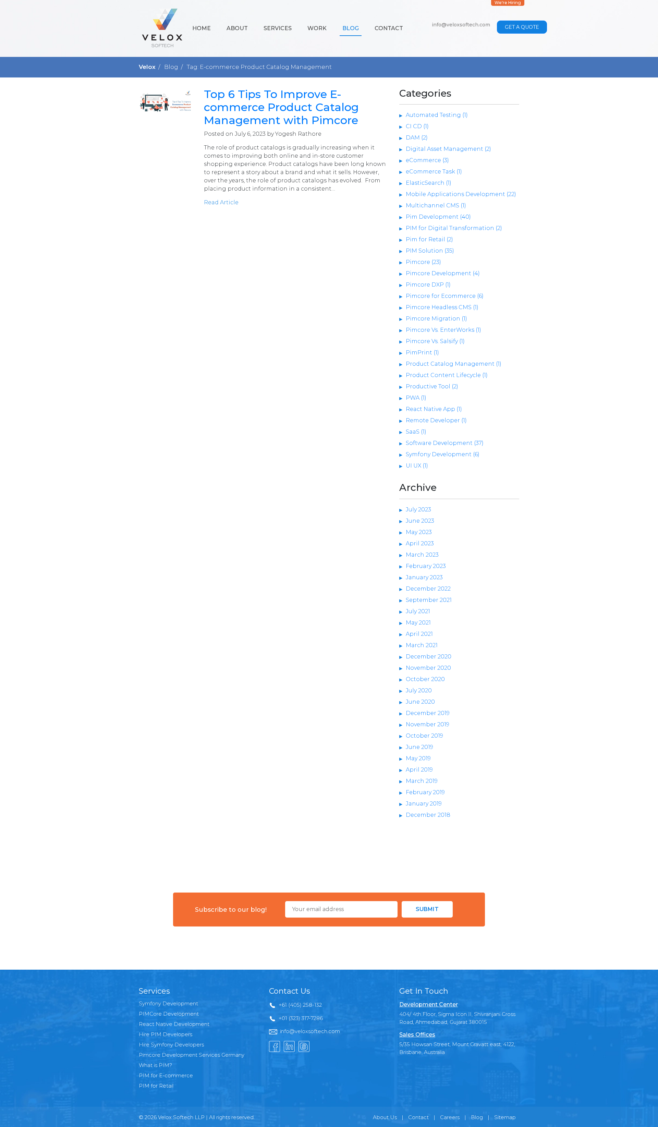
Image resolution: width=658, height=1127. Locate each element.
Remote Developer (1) (436, 420)
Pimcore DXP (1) (428, 284)
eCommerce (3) (427, 160)
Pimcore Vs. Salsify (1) (435, 341)
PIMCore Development (169, 1013)
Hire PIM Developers (165, 1034)
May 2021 (418, 622)
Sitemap (505, 1117)
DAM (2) (417, 137)
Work (317, 28)
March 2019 (422, 781)
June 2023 (420, 521)
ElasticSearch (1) (428, 183)
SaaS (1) (416, 431)
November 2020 (428, 668)
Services (278, 28)
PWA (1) (416, 398)
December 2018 (428, 815)
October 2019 (424, 735)
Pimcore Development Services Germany (191, 1055)
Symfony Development (168, 1003)
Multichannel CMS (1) (436, 205)
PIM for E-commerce (166, 1075)
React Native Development (174, 1024)
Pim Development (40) (438, 217)
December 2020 (428, 656)
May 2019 (418, 758)
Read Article (221, 202)
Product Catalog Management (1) (453, 364)
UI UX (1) (417, 465)
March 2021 (422, 645)
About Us (385, 1117)
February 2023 (426, 566)
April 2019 (419, 769)
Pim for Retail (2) (429, 239)
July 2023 (418, 509)
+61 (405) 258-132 (300, 1005)
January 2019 (424, 803)
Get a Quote (522, 27)
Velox (147, 66)
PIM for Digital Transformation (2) (454, 228)
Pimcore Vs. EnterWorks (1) (443, 330)
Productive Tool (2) (432, 386)
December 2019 (428, 713)
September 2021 (429, 600)
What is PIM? (155, 1065)
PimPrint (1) (422, 352)
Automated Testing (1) (437, 115)
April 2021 (419, 634)
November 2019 (427, 724)
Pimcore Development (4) (443, 273)
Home (201, 28)
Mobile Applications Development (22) (461, 194)
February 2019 (425, 792)
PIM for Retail (156, 1085)
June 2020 (420, 702)
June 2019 (419, 747)
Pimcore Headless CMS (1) (442, 307)
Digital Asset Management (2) (448, 149)
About (237, 28)
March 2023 (422, 555)
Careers (450, 1117)
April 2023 (420, 543)
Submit (427, 909)
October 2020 (425, 679)
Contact (389, 28)
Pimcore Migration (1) (436, 318)
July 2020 (419, 690)
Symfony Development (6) (442, 454)
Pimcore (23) (423, 262)
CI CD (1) (417, 126)
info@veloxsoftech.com (461, 25)
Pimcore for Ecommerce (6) (445, 296)
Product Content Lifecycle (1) (447, 375)
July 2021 (418, 611)
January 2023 (424, 577)
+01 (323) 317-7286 (301, 1018)
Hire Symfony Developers (171, 1044)
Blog (350, 28)
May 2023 (419, 532)
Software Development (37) (445, 443)
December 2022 (428, 588)
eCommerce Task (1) (434, 171)
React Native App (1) (434, 409)
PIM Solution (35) (430, 250)
